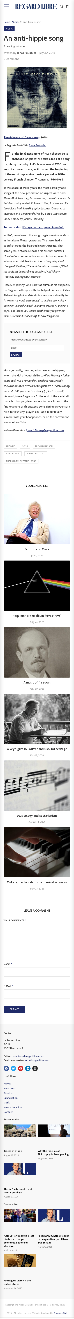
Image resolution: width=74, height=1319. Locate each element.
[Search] (61, 6)
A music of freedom (37, 682)
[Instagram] (35, 1068)
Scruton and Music (37, 549)
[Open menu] (6, 6)
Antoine (10, 446)
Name (8, 964)
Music (15, 21)
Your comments (15, 920)
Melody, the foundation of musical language (37, 882)
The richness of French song (22, 137)
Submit (14, 1009)
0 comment (11, 59)
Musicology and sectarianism (37, 815)
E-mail (8, 986)
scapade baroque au (43, 227)
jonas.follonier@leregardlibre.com (45, 430)
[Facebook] (6, 1068)
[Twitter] (13, 1068)
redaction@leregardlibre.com (27, 1056)
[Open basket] (67, 6)
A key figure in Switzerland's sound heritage (37, 749)
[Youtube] (20, 1068)
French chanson (44, 446)
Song (25, 446)
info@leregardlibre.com (37, 1060)
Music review (12, 453)
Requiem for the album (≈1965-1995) (37, 616)
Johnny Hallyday (36, 453)
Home (7, 21)
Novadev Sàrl (60, 1313)
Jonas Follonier (26, 52)
